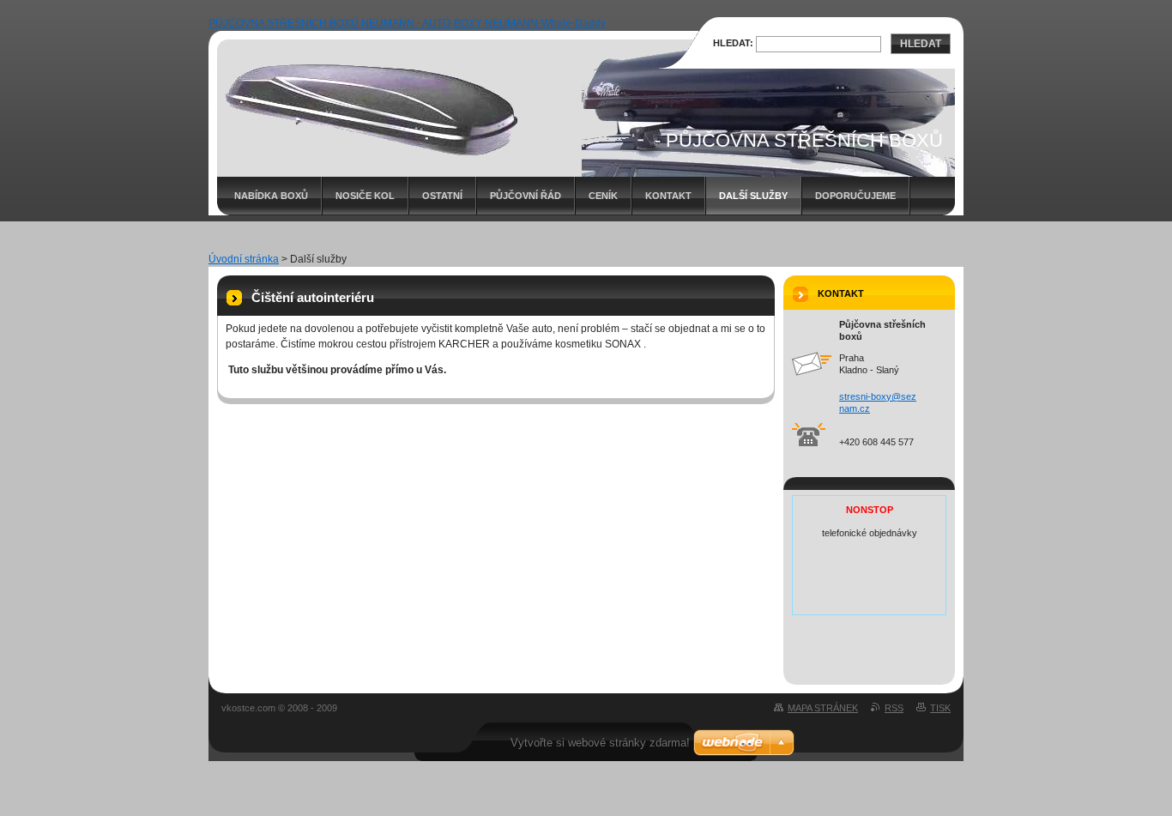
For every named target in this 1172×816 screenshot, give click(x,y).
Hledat (920, 44)
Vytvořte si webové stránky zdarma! (600, 742)
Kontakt (668, 195)
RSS (894, 708)
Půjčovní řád (525, 195)
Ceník (603, 195)
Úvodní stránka (243, 259)
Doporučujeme (855, 195)
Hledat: (733, 43)
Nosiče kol (365, 195)
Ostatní (442, 195)
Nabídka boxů (271, 195)
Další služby (753, 195)
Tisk (940, 708)
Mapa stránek (823, 708)
